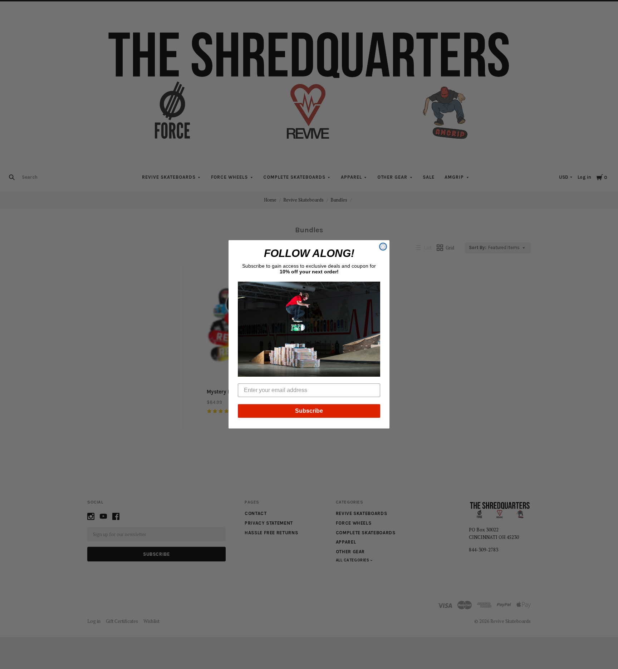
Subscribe (309, 411)
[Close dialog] (383, 246)
